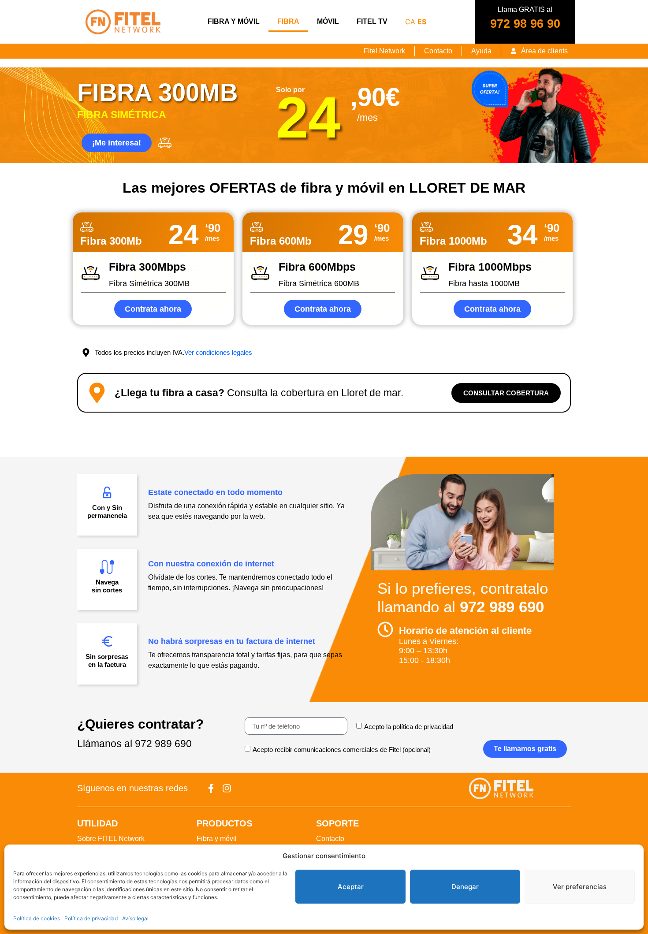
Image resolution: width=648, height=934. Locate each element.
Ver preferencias (580, 886)
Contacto (330, 838)
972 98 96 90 (525, 23)
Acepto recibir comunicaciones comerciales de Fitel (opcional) (342, 750)
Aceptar (351, 886)
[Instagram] (226, 788)
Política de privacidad (91, 918)
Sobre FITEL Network (111, 838)
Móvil (328, 21)
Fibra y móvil (234, 21)
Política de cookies (36, 918)
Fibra (288, 21)
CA (410, 21)
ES (421, 21)
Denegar (465, 886)
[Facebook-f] (210, 788)
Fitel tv (372, 21)
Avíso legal (135, 918)
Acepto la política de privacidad (408, 727)
